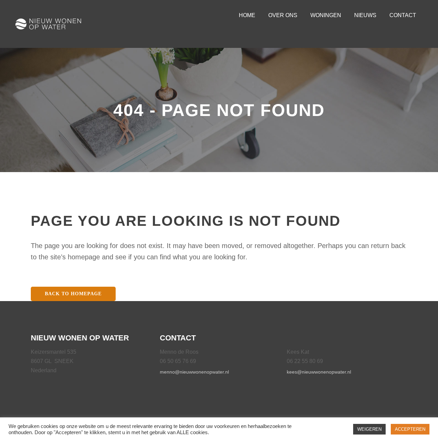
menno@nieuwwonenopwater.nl (194, 372)
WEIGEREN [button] (369, 429)
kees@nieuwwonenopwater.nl (319, 372)
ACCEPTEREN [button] (410, 429)
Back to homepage (73, 293)
